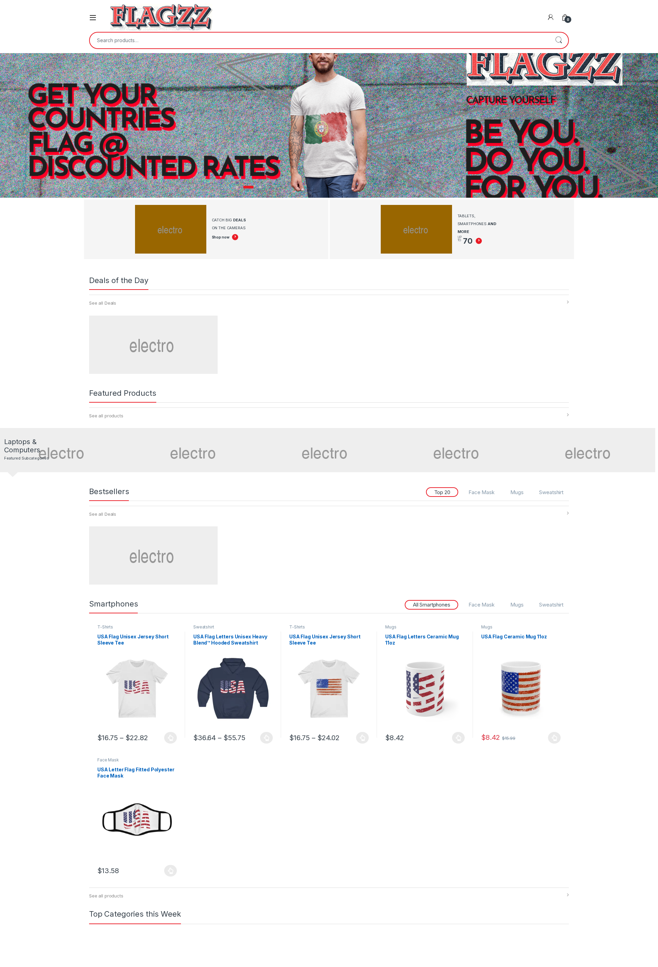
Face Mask (481, 492)
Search (558, 40)
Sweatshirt (551, 492)
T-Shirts (105, 626)
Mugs (516, 492)
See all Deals (102, 303)
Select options (168, 738)
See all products (106, 415)
